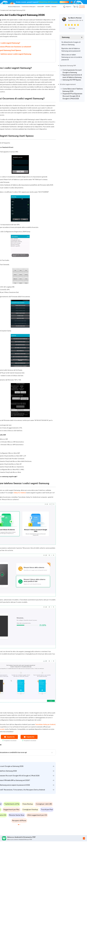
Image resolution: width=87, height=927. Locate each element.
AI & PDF (48, 6)
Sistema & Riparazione (14, 6)
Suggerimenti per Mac (11, 810)
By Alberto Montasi (74, 18)
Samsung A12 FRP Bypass (72, 80)
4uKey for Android (20, 493)
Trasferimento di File (11, 804)
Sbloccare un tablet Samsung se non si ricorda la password (72, 57)
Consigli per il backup (30, 810)
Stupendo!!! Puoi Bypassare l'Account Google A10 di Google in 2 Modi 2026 (72, 96)
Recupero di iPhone (19, 821)
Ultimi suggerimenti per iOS (37, 815)
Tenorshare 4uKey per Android (45, 724)
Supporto (68, 6)
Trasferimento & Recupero (29, 6)
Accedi (82, 6)
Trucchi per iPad (47, 810)
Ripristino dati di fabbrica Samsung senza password (71, 49)
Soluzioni (54, 6)
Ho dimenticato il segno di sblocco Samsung (71, 43)
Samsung (65, 37)
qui (15, 476)
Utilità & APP (40, 6)
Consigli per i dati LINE (44, 804)
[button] (18, 824)
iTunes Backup (27, 804)
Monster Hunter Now (16, 815)
